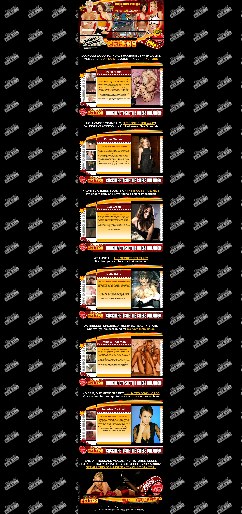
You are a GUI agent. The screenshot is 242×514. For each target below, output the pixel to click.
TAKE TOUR (150, 58)
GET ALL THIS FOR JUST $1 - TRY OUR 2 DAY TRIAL (121, 467)
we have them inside (141, 328)
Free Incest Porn (135, 507)
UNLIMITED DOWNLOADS (142, 393)
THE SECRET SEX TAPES (131, 258)
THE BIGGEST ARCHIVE (143, 190)
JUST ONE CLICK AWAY (139, 123)
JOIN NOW (108, 58)
